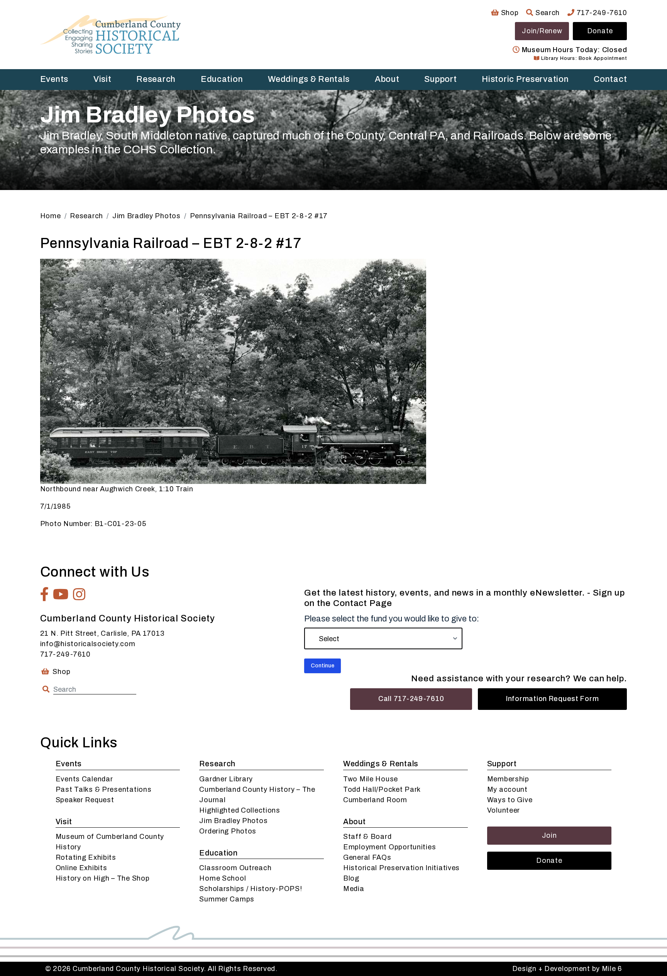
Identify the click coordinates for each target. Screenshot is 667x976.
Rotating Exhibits (86, 857)
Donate (600, 31)
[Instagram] (79, 594)
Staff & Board (367, 836)
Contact (610, 79)
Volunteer (503, 810)
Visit (102, 79)
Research (156, 79)
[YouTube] (61, 594)
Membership (508, 779)
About (387, 79)
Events (54, 79)
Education (222, 79)
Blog (351, 878)
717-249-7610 (601, 13)
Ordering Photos (227, 831)
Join (549, 835)
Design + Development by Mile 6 (567, 969)
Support (440, 79)
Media (353, 889)
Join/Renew (542, 31)
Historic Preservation (525, 79)
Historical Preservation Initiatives (401, 868)
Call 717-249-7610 (411, 699)
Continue (322, 666)
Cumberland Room (375, 800)
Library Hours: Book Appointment (583, 58)
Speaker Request (85, 800)
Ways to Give (510, 800)
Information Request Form (552, 699)
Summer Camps (226, 899)
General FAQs (367, 857)
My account (507, 789)
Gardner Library (226, 779)
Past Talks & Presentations (104, 789)
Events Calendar (84, 779)
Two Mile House (370, 779)
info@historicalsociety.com (87, 644)
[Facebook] (44, 594)
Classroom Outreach (235, 868)
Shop (508, 13)
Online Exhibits (81, 868)
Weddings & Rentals (309, 79)
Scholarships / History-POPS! (250, 889)
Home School (222, 878)
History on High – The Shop (103, 878)
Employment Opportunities (389, 847)
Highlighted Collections (239, 810)
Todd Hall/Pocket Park (382, 789)
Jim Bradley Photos (233, 821)
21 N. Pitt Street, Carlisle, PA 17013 (102, 633)
